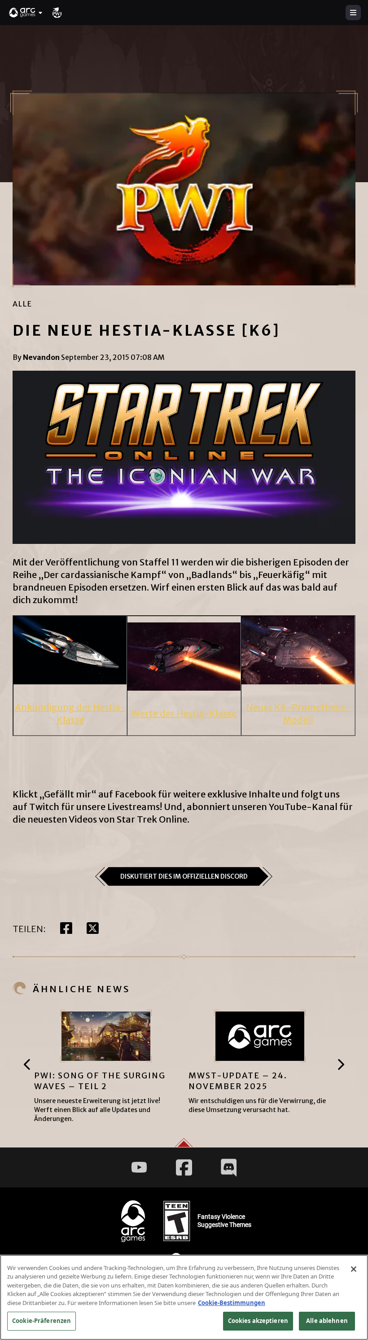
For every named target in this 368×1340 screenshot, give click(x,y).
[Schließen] (354, 1269)
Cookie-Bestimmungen (231, 1303)
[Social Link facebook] (184, 1167)
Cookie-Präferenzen (41, 1321)
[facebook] (66, 929)
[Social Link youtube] (139, 1167)
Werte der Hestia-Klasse (184, 713)
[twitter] (93, 929)
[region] (184, 1297)
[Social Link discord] (229, 1167)
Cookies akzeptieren (258, 1321)
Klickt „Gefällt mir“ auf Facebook (84, 794)
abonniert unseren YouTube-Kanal (262, 806)
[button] (26, 12)
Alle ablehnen (327, 1321)
